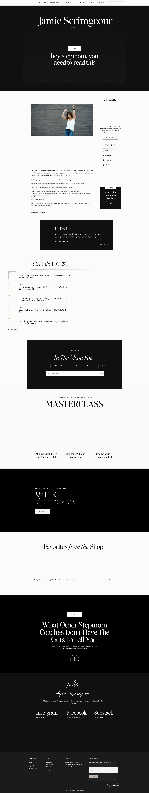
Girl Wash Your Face (64, 587)
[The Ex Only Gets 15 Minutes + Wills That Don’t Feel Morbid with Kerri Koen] (12, 275)
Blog (74, 48)
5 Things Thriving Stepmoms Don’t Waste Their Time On (49, 689)
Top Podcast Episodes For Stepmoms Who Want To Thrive (50, 784)
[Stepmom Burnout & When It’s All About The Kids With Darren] (12, 309)
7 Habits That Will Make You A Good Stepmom (46, 721)
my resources (87, 585)
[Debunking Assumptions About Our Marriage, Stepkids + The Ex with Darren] (12, 321)
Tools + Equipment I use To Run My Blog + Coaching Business (51, 753)
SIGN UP (93, 776)
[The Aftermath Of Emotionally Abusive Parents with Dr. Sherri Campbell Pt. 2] (12, 286)
